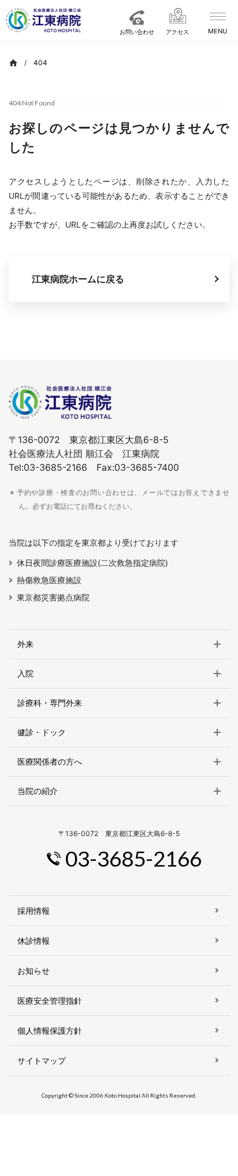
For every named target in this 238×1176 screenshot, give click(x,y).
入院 (25, 674)
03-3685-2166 (133, 858)
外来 (25, 644)
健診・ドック (41, 732)
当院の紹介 (37, 791)
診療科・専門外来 (49, 703)
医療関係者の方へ (49, 762)
